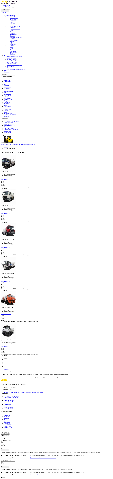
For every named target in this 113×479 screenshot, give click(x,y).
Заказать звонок (5, 11)
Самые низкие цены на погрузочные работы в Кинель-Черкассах (18, 144)
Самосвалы (13, 44)
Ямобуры (12, 54)
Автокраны (13, 19)
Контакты (6, 72)
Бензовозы (12, 23)
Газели (11, 30)
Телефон (3, 445)
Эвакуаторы (13, 51)
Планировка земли (12, 62)
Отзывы (6, 70)
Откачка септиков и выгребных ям (16, 69)
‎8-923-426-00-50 (5, 6)
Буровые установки (15, 29)
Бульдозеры (13, 27)
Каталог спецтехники (9, 15)
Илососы (12, 36)
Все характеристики (6, 179)
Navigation (3, 12)
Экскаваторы (13, 52)
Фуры (11, 48)
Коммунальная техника (16, 37)
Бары (11, 22)
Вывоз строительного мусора (14, 65)
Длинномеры (13, 34)
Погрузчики (13, 41)
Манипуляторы (14, 40)
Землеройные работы (12, 60)
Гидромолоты (13, 31)
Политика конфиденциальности (9, 392)
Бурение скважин (11, 63)
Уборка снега (10, 67)
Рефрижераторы (14, 42)
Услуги (5, 55)
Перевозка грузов (11, 58)
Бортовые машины (15, 26)
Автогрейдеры (14, 18)
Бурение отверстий (9, 128)
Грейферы (12, 33)
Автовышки (13, 16)
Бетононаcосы (13, 25)
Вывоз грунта (10, 66)
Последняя (6, 369)
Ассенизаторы (13, 20)
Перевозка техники (12, 59)
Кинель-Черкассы (5, 5)
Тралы (11, 47)
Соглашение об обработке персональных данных (31, 392)
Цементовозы (13, 49)
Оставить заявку (5, 9)
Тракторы (12, 45)
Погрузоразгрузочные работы (14, 56)
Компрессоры (13, 38)
